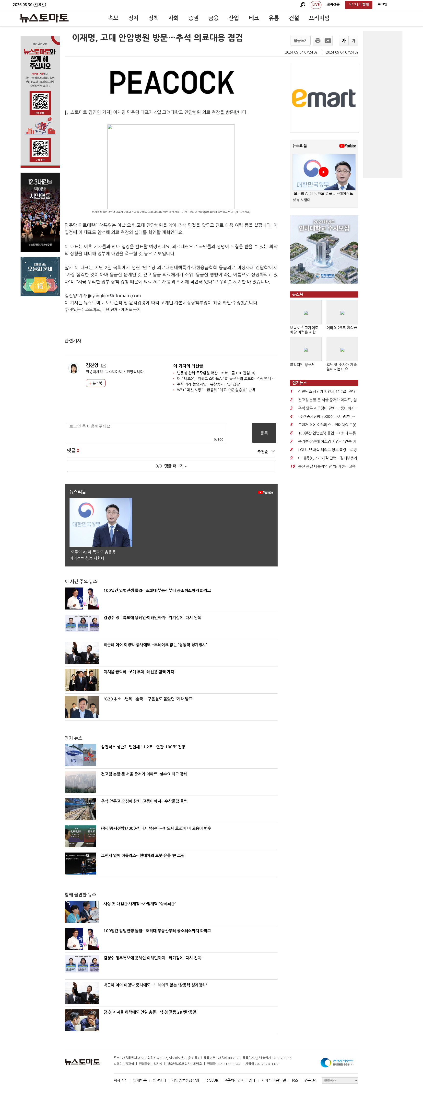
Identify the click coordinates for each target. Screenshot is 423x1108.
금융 (214, 18)
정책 (153, 18)
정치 (133, 18)
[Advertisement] (382, 104)
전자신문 (333, 4)
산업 (234, 18)
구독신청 (310, 1080)
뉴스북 (97, 383)
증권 (193, 18)
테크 (254, 18)
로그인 (382, 4)
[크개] (344, 40)
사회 (173, 18)
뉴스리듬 (300, 146)
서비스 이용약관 (273, 1080)
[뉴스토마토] (44, 18)
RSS (295, 1080)
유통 (274, 18)
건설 (294, 18)
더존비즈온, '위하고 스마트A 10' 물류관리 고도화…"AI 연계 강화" (229, 378)
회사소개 (120, 1080)
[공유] (328, 40)
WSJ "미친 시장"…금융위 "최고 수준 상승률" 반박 (216, 390)
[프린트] (318, 40)
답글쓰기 (300, 41)
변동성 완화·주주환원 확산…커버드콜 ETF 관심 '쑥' (217, 373)
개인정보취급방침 (185, 1080)
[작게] (353, 40)
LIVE (316, 4)
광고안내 (159, 1080)
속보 (113, 18)
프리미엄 (319, 18)
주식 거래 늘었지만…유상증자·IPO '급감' (209, 384)
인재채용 (140, 1080)
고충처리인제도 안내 (240, 1080)
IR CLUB (211, 1080)
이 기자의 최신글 (188, 366)
